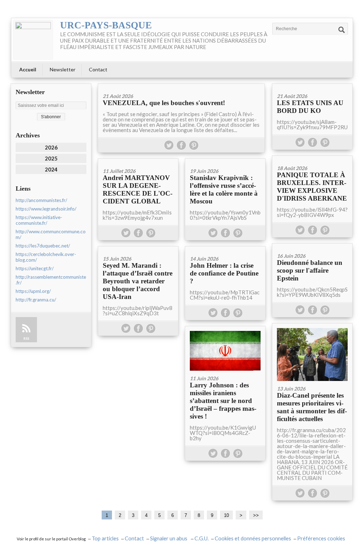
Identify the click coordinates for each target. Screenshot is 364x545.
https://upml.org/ (33, 291)
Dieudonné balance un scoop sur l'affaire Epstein (309, 270)
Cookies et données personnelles (253, 538)
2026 (51, 147)
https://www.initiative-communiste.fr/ (39, 220)
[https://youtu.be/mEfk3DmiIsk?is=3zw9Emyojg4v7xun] (138, 161)
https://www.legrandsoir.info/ (46, 209)
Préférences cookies (321, 538)
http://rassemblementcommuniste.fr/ (51, 279)
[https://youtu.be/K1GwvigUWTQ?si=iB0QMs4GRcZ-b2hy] (225, 348)
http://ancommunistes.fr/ (41, 200)
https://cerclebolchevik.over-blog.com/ (46, 257)
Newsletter (62, 69)
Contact (98, 69)
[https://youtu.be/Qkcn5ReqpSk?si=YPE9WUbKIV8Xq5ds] (312, 246)
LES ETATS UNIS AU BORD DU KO (310, 106)
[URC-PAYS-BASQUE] (33, 40)
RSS (26, 338)
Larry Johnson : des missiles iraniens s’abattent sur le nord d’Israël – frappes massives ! (223, 400)
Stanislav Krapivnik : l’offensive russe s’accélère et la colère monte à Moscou (224, 189)
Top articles (105, 538)
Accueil (27, 69)
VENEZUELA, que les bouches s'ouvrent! (164, 103)
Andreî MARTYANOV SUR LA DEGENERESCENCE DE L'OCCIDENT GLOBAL (137, 189)
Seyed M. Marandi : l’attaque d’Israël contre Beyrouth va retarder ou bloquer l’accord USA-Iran (137, 281)
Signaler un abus (169, 538)
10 (226, 515)
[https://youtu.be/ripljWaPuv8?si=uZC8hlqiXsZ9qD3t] (138, 248)
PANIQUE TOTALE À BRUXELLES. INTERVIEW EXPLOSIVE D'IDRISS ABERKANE (312, 186)
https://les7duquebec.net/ (43, 246)
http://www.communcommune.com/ (51, 234)
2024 (51, 169)
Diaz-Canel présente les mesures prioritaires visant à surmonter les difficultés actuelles (312, 407)
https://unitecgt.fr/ (35, 268)
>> (256, 515)
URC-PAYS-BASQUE (106, 25)
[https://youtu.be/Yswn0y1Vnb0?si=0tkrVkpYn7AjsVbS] (225, 161)
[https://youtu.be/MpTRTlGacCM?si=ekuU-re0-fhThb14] (225, 248)
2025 (51, 158)
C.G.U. (201, 538)
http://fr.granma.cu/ (36, 300)
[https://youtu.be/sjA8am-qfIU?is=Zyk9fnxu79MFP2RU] (312, 86)
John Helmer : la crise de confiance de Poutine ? (224, 273)
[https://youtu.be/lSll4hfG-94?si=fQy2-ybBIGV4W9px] (312, 158)
